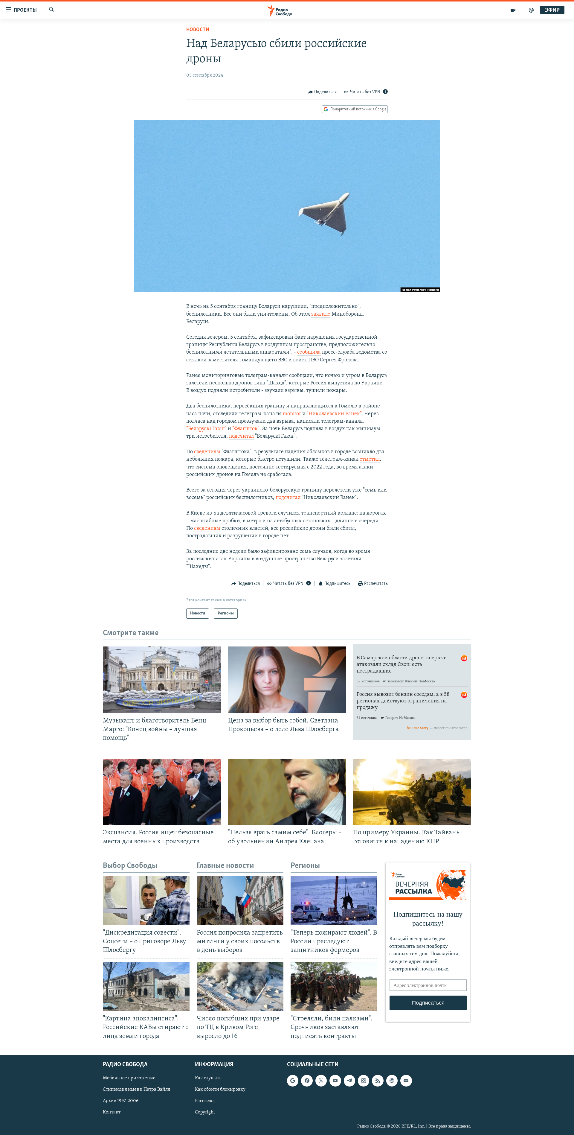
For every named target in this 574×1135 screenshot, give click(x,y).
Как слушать (208, 1078)
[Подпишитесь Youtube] (335, 1080)
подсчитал (241, 436)
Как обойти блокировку (220, 1089)
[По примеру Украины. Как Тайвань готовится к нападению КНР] (412, 792)
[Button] (322, 92)
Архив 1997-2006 (120, 1101)
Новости (197, 30)
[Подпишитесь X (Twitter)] (321, 1080)
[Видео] (513, 10)
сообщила (309, 352)
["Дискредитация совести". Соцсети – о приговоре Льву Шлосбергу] (146, 900)
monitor (292, 414)
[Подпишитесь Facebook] (306, 1080)
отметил (370, 459)
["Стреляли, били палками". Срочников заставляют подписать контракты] (334, 986)
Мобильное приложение (129, 1078)
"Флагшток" (245, 429)
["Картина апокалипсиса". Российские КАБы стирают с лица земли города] (146, 986)
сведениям (207, 452)
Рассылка (205, 1101)
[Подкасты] (392, 1080)
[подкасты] (531, 10)
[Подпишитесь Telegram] (349, 1080)
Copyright (205, 1112)
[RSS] (377, 1080)
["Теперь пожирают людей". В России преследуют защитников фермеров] (334, 900)
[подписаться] (406, 1080)
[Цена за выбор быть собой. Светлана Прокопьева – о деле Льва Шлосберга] (287, 679)
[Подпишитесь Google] (292, 1080)
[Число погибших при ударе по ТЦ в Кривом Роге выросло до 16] (240, 986)
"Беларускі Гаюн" (206, 429)
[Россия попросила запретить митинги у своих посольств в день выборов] (240, 900)
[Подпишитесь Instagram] (363, 1080)
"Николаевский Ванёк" (334, 414)
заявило (320, 314)
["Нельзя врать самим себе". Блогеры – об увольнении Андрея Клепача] (287, 792)
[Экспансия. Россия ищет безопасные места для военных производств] (162, 792)
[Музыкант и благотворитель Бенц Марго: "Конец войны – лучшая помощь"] (162, 679)
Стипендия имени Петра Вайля (136, 1089)
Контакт (111, 1112)
